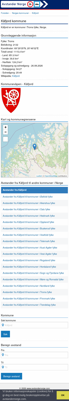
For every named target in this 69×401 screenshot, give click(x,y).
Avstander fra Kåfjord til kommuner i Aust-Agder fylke (30, 247)
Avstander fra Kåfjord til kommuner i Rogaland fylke (29, 260)
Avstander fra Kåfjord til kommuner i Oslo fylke (26, 209)
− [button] (5, 132)
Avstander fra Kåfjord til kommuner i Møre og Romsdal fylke (33, 279)
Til (2, 362)
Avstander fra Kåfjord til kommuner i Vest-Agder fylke (30, 253)
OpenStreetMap (51, 176)
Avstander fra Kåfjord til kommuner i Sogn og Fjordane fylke (33, 273)
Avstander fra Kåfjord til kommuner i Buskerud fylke (29, 228)
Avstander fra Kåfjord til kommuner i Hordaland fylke (29, 266)
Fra (2, 350)
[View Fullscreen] (5, 139)
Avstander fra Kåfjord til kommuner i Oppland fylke (28, 222)
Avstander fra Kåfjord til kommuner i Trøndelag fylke (29, 304)
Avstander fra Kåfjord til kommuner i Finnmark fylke (29, 298)
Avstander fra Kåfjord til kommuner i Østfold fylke (28, 196)
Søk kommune (8, 320)
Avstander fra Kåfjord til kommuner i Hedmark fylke (29, 215)
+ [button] (5, 127)
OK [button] (63, 395)
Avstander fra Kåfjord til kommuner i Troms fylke (27, 292)
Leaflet (39, 176)
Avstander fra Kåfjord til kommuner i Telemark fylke (29, 241)
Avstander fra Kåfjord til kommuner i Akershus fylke (29, 203)
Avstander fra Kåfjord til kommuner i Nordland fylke (29, 285)
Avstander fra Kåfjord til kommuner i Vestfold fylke (28, 234)
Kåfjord (16, 75)
